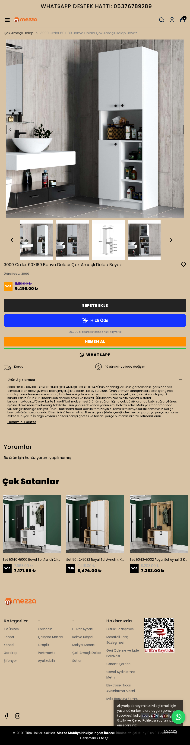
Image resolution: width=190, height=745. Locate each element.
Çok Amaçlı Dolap (19, 32)
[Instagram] (17, 716)
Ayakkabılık (46, 660)
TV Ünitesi (11, 629)
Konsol (9, 645)
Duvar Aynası (82, 629)
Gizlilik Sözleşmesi (120, 629)
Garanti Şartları (118, 664)
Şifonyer (10, 660)
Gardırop (11, 652)
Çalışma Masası (50, 637)
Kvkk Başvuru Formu (122, 698)
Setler (77, 660)
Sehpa (9, 637)
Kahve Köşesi (82, 637)
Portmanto (47, 652)
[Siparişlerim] (172, 20)
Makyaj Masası (83, 645)
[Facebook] (6, 716)
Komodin (45, 629)
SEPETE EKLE (95, 305)
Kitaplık (43, 645)
